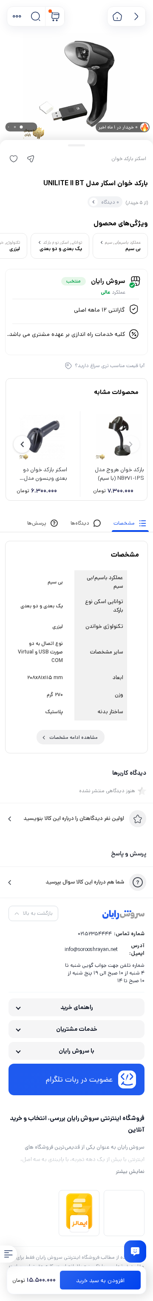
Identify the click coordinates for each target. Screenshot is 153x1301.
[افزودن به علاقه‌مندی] (13, 159)
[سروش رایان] (123, 915)
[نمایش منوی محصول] (8, 1254)
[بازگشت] (136, 16)
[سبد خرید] (55, 16)
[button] (16, 16)
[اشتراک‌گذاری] (30, 159)
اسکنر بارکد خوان (128, 158)
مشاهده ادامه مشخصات (73, 737)
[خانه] (117, 16)
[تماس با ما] (135, 1251)
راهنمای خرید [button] (76, 1007)
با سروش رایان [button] (76, 1051)
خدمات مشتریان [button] (76, 1029)
